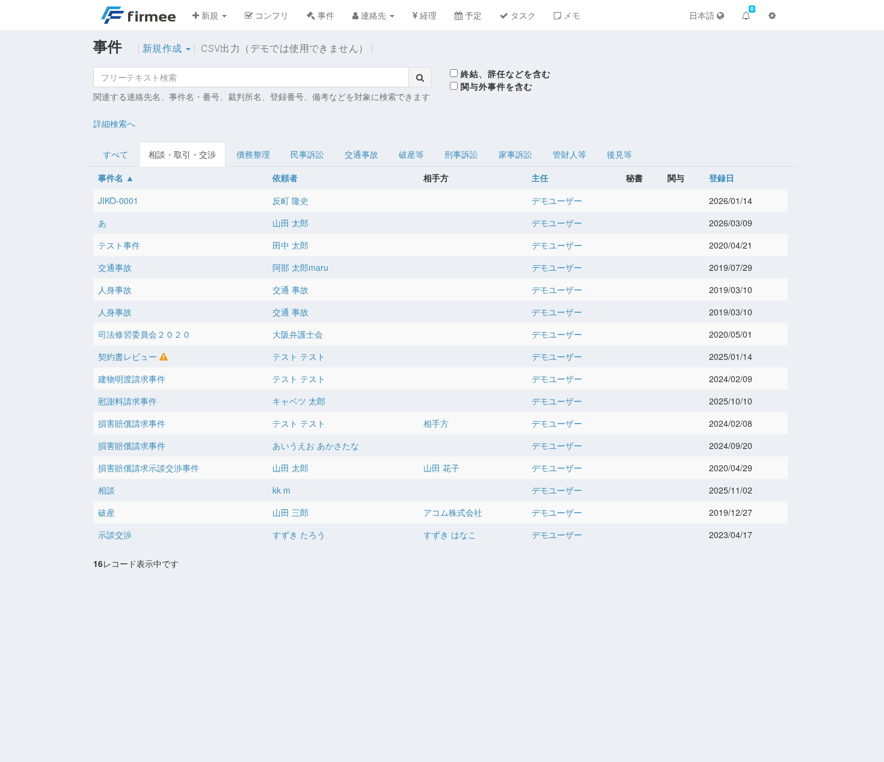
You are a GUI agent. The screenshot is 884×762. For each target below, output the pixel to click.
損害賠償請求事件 (131, 423)
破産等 (411, 154)
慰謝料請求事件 (127, 401)
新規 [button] (210, 15)
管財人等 (569, 154)
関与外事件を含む (495, 86)
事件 (324, 15)
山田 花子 (441, 468)
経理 (427, 15)
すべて (115, 154)
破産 (106, 512)
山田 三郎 (290, 512)
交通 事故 (290, 289)
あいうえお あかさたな (315, 445)
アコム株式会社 (452, 512)
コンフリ (271, 15)
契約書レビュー (127, 356)
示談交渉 (115, 534)
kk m (281, 490)
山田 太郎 (290, 223)
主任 (540, 178)
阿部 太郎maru (300, 267)
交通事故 (361, 154)
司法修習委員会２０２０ (144, 334)
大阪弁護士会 (297, 334)
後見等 (619, 154)
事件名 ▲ (116, 178)
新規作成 (164, 48)
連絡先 (373, 15)
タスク (522, 15)
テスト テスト (298, 356)
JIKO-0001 (118, 200)
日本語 (703, 15)
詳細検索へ (114, 123)
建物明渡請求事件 (131, 379)
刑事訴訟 (461, 154)
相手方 (436, 423)
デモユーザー (557, 200)
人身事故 (115, 289)
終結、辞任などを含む (504, 73)
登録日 (721, 178)
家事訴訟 (515, 154)
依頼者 (285, 178)
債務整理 (253, 154)
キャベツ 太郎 (298, 401)
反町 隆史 (290, 200)
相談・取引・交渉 (182, 154)
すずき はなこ (449, 534)
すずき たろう (298, 534)
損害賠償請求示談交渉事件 (148, 468)
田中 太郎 (290, 245)
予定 (472, 15)
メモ (570, 15)
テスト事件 (119, 245)
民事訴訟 (307, 154)
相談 (106, 490)
